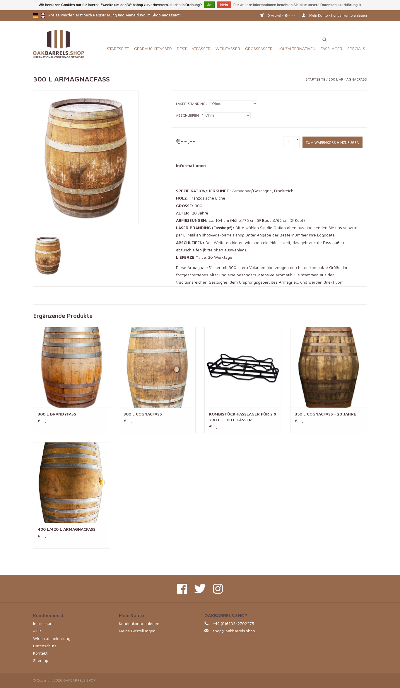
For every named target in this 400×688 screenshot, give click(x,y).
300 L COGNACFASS (143, 413)
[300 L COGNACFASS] (157, 367)
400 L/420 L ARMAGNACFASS (66, 529)
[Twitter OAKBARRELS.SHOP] (200, 589)
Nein (224, 5)
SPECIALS (356, 48)
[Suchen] (324, 39)
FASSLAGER (331, 48)
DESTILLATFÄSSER (194, 48)
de (35, 15)
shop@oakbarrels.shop (223, 234)
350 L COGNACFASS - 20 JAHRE (325, 413)
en (43, 15)
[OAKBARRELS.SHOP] (58, 44)
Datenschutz (45, 645)
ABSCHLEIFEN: (189, 115)
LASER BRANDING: (192, 103)
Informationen (191, 165)
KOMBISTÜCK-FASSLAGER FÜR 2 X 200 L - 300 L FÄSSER (242, 416)
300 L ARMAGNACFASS (348, 79)
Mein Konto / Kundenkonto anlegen (337, 15)
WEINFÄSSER (228, 48)
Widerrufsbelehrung (51, 638)
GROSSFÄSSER (259, 48)
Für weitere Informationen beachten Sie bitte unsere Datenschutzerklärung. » (297, 5)
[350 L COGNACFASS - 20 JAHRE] (328, 367)
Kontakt (40, 652)
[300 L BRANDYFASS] (71, 367)
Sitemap (40, 660)
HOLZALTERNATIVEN (297, 48)
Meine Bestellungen (137, 630)
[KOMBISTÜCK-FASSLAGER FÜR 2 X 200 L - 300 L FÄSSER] (242, 367)
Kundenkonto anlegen (139, 623)
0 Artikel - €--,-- (281, 15)
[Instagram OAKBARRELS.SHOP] (218, 589)
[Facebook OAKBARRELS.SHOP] (182, 589)
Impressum (43, 623)
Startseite (118, 48)
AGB (37, 630)
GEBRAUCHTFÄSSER (153, 48)
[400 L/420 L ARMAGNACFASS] (71, 482)
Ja (209, 5)
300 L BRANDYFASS (57, 413)
